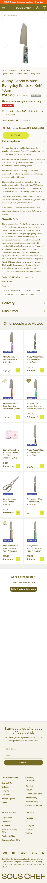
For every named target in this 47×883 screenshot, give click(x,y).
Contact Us (7, 783)
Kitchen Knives (25, 70)
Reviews (29, 786)
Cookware (13, 70)
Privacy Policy (31, 798)
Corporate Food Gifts (11, 840)
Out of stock (25, 128)
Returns (5, 791)
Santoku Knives (22, 74)
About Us (29, 790)
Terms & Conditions (33, 794)
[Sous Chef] (23, 7)
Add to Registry (8, 120)
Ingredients (7, 818)
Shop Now (39, 2)
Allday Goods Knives (13, 290)
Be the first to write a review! (23, 589)
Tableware (6, 826)
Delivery (5, 787)
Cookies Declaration (33, 806)
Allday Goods (35, 74)
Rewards (6, 795)
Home (4, 70)
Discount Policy (31, 802)
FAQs (4, 803)
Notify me (15, 135)
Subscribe (23, 762)
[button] (5, 45)
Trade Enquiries (8, 799)
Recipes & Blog (8, 836)
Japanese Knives (7, 74)
